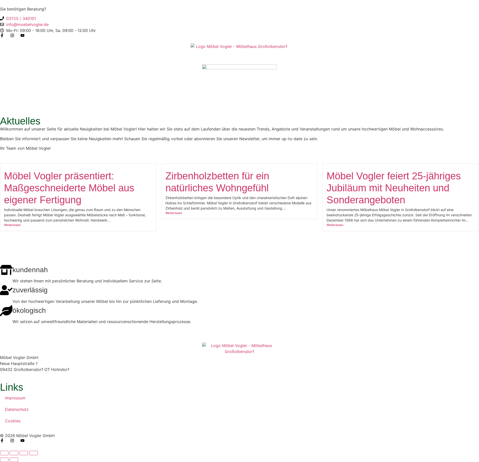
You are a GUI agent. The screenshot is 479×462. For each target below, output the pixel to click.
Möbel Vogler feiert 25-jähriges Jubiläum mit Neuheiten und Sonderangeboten (394, 187)
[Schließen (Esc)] (33, 453)
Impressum (15, 397)
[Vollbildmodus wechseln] (14, 453)
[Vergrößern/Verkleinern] (4, 453)
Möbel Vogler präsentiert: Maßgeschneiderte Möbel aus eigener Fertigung (69, 187)
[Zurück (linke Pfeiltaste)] (4, 460)
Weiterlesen (12, 225)
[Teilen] (23, 453)
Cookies (12, 420)
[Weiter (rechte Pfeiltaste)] (14, 460)
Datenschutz (17, 409)
